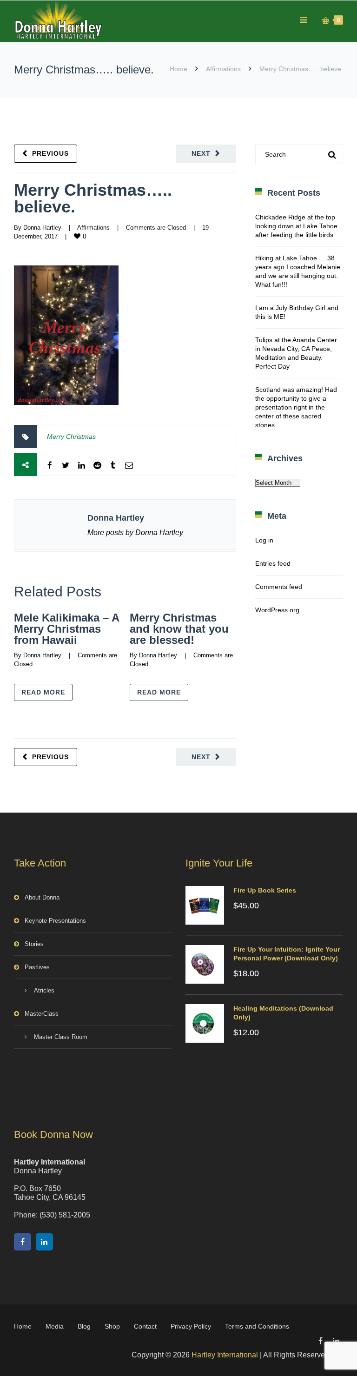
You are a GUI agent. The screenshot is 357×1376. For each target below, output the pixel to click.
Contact (145, 1326)
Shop (112, 1326)
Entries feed (273, 563)
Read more (43, 692)
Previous (50, 153)
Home (178, 69)
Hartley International (225, 1355)
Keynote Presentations (55, 920)
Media (55, 1326)
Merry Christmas (71, 436)
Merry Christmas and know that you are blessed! (179, 628)
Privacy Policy (191, 1326)
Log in (264, 540)
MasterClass (42, 1013)
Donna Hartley (42, 227)
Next (201, 153)
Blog (84, 1326)
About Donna (42, 897)
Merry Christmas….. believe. (93, 198)
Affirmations (223, 69)
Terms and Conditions (257, 1326)
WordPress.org (277, 610)
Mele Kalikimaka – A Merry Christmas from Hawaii (66, 628)
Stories (34, 943)
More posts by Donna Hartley (135, 532)
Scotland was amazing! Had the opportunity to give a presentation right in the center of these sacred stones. (296, 407)
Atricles (44, 990)
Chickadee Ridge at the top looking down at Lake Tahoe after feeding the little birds (296, 225)
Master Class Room (60, 1036)
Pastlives (37, 967)
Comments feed (278, 586)
